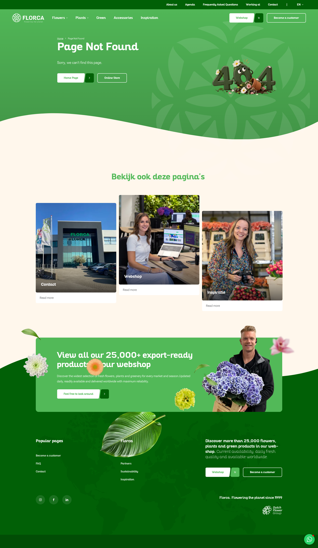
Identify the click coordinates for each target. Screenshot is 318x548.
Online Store (112, 78)
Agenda (190, 4)
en (299, 4)
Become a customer (286, 18)
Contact (273, 4)
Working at (253, 4)
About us (171, 4)
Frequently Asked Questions (220, 4)
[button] (309, 539)
